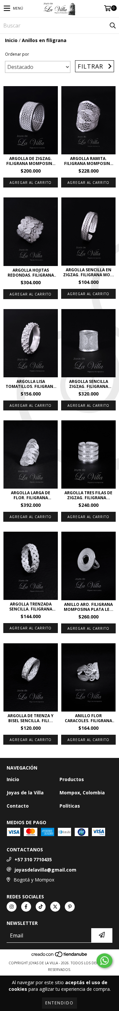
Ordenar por (17, 54)
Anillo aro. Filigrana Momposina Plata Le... (88, 607)
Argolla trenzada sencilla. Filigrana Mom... (30, 607)
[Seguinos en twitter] (55, 907)
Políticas (70, 806)
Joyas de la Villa (25, 792)
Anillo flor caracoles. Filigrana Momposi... (88, 718)
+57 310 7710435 (33, 859)
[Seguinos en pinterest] (70, 907)
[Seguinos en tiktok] (41, 907)
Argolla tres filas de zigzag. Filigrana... (88, 495)
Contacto (18, 806)
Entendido (59, 1003)
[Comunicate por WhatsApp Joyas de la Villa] (104, 960)
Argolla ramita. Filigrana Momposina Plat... (88, 161)
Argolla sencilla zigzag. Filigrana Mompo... (88, 384)
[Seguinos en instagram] (12, 907)
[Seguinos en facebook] (26, 907)
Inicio (11, 40)
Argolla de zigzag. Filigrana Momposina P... (30, 161)
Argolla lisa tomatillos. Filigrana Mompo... (31, 384)
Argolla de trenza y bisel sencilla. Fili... (31, 718)
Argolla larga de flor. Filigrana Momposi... (30, 495)
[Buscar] (112, 25)
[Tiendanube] (60, 956)
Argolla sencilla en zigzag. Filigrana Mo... (88, 272)
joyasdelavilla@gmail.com (45, 870)
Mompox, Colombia (82, 792)
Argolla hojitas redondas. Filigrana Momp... (31, 273)
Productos (72, 779)
